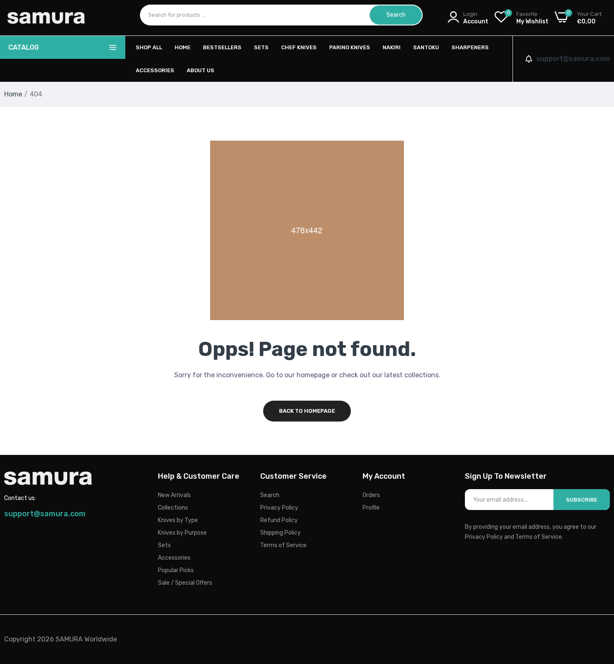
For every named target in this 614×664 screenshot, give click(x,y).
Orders (371, 495)
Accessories (174, 557)
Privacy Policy (279, 507)
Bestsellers (222, 47)
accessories (155, 70)
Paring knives (349, 47)
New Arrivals (174, 495)
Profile (371, 507)
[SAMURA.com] (46, 18)
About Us (200, 70)
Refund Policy (279, 520)
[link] (597, 603)
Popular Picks (176, 570)
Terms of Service (283, 545)
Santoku (426, 47)
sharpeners (470, 47)
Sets (261, 47)
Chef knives (299, 47)
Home (182, 47)
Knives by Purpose (182, 532)
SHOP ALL (149, 47)
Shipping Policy (280, 532)
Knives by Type (178, 520)
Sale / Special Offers (185, 582)
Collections (173, 507)
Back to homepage (307, 411)
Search (269, 495)
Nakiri (392, 47)
